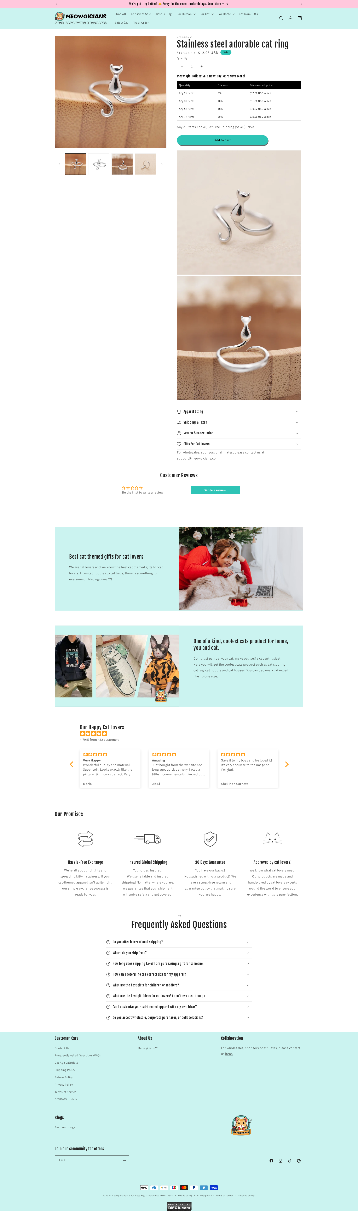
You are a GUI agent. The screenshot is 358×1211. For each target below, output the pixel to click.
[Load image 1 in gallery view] (75, 164)
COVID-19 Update (66, 1099)
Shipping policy (246, 1195)
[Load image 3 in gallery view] (122, 164)
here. (229, 1054)
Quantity (182, 58)
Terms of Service (65, 1092)
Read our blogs (65, 1127)
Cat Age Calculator (67, 1062)
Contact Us (62, 1048)
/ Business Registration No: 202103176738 (151, 1195)
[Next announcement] (301, 4)
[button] (185, 14)
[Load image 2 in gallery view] (99, 164)
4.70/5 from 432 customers (100, 739)
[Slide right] (162, 164)
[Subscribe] (124, 1160)
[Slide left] (59, 164)
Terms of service (224, 1195)
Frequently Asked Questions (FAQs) (78, 1055)
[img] (181, 734)
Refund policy (185, 1195)
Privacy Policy (64, 1084)
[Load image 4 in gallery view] (145, 164)
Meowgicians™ (148, 1048)
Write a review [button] (215, 490)
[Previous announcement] (56, 4)
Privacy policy (204, 1195)
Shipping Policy (65, 1070)
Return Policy (64, 1077)
